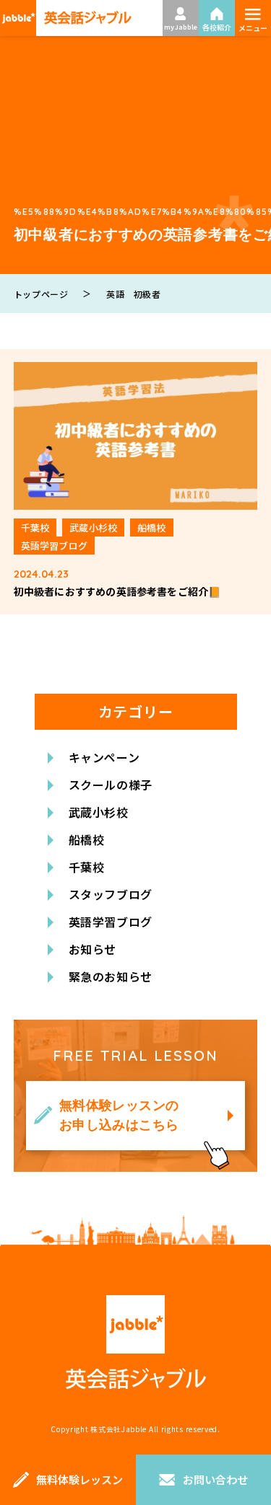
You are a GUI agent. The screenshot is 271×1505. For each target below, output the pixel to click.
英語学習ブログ (110, 921)
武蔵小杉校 (99, 812)
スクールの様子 (110, 784)
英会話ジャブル (136, 1342)
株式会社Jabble (118, 1429)
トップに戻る (238, 1422)
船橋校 (87, 839)
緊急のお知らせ (110, 976)
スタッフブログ (110, 894)
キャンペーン (104, 757)
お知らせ (93, 949)
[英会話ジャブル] (66, 18)
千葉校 (87, 866)
